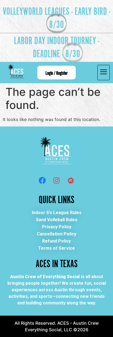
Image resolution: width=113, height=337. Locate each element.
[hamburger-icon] (103, 72)
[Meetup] (71, 180)
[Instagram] (56, 180)
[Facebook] (42, 180)
